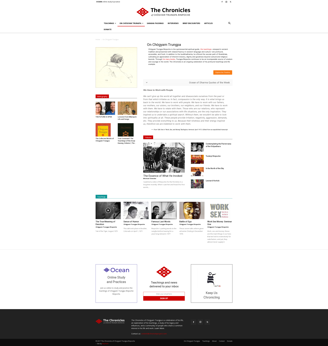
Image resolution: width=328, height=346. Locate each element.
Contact (222, 341)
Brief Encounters (191, 23)
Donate (107, 29)
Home (98, 39)
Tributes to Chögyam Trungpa (154, 171)
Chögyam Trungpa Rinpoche (106, 227)
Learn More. (159, 328)
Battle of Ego (185, 221)
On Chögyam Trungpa (130, 23)
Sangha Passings (155, 23)
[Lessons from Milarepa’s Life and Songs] (127, 108)
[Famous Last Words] (164, 210)
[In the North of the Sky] (197, 171)
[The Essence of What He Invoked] (164, 158)
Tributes (148, 137)
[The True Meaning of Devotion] (108, 210)
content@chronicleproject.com (154, 333)
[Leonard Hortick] (197, 183)
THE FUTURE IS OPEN (104, 117)
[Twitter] (230, 2)
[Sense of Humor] (136, 210)
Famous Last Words (160, 221)
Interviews (173, 23)
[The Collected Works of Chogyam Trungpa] (105, 130)
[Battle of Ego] (191, 210)
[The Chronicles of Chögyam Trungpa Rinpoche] (164, 12)
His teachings (205, 49)
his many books (169, 59)
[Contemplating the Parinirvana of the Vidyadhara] (197, 147)
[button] (229, 23)
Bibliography (102, 96)
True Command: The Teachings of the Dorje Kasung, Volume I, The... (127, 141)
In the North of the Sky (215, 168)
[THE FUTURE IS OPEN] (105, 108)
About (214, 341)
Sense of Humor (131, 221)
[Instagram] (226, 2)
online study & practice (108, 2)
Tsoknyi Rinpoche (213, 156)
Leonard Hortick (212, 181)
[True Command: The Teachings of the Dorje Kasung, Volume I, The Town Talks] (127, 130)
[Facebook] (222, 2)
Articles (208, 23)
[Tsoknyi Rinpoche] (197, 159)
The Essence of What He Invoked (162, 175)
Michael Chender (149, 178)
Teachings (109, 23)
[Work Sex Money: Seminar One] (219, 210)
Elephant (105, 344)
